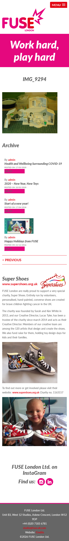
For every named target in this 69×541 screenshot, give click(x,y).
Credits (40, 532)
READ (8, 171)
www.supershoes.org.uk (20, 283)
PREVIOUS (13, 260)
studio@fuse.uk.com (34, 528)
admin (11, 159)
